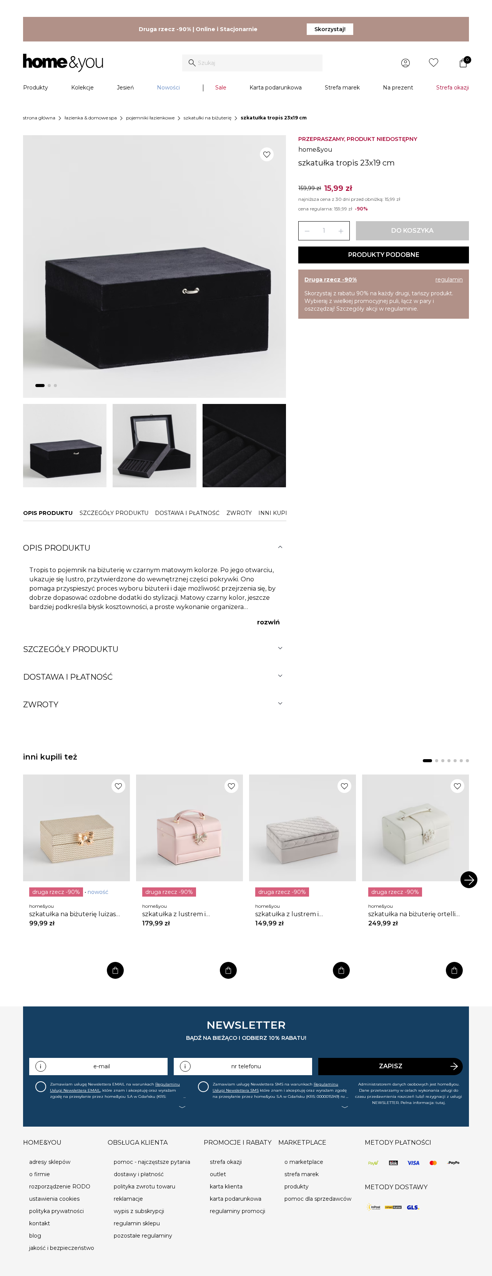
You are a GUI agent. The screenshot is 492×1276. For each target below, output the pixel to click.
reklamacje (128, 1198)
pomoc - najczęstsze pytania (152, 1161)
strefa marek (301, 1174)
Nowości (168, 87)
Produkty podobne (383, 254)
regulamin (449, 279)
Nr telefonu (246, 1066)
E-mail (101, 1066)
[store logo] (63, 63)
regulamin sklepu (137, 1223)
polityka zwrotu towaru (144, 1186)
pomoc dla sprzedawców (317, 1198)
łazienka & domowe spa (91, 118)
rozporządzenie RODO (59, 1186)
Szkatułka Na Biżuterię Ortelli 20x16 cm (411, 914)
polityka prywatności (56, 1211)
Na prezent (398, 87)
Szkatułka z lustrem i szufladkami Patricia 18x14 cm (187, 914)
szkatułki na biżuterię (207, 118)
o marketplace (303, 1161)
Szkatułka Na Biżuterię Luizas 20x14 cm (72, 914)
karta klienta (226, 1186)
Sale (220, 87)
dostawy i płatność (139, 1174)
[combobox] (252, 63)
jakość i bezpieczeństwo (61, 1248)
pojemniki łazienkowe (150, 118)
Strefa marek (342, 87)
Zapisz (390, 1066)
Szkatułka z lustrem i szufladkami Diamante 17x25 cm (298, 914)
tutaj (440, 1102)
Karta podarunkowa (275, 87)
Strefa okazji (452, 87)
